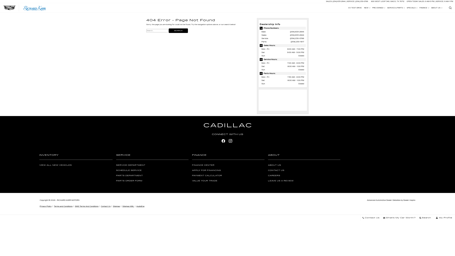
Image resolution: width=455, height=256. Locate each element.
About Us (274, 165)
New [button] (367, 8)
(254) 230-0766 (297, 38)
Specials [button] (411, 8)
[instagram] (230, 141)
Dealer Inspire (409, 200)
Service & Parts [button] (395, 8)
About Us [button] (435, 8)
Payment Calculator (207, 175)
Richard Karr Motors (68, 200)
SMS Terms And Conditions (86, 206)
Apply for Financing (206, 170)
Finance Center (203, 165)
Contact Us (276, 170)
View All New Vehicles (55, 165)
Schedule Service (129, 170)
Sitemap (116, 206)
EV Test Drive (355, 8)
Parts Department (129, 175)
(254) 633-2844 (297, 32)
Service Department (130, 165)
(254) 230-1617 (297, 42)
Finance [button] (423, 8)
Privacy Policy (46, 206)
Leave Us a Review (281, 181)
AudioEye (140, 206)
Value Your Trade (204, 181)
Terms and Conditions (63, 206)
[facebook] (223, 141)
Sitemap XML (128, 206)
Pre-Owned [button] (377, 8)
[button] (450, 8)
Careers (274, 175)
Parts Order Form (129, 181)
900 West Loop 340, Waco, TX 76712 (387, 1)
